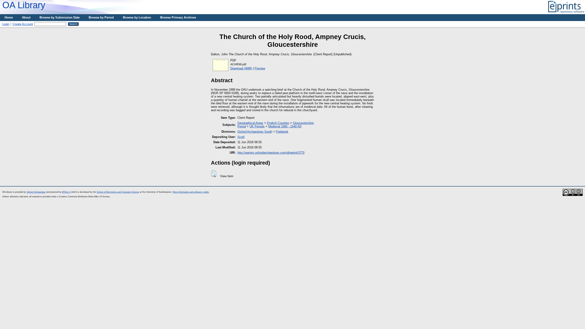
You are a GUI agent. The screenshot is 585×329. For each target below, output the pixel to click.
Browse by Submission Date (60, 17)
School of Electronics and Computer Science (118, 192)
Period (241, 126)
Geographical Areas (250, 123)
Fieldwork (282, 131)
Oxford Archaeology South (254, 131)
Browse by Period (101, 17)
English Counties (278, 123)
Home (9, 17)
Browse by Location (137, 17)
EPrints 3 (66, 192)
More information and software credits (191, 192)
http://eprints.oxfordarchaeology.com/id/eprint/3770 (270, 152)
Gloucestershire (303, 123)
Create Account (23, 24)
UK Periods (257, 126)
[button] (213, 173)
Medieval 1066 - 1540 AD (284, 126)
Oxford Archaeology (36, 192)
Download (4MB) (241, 68)
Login (5, 24)
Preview (260, 68)
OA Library (23, 5)
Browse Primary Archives (178, 17)
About (26, 17)
